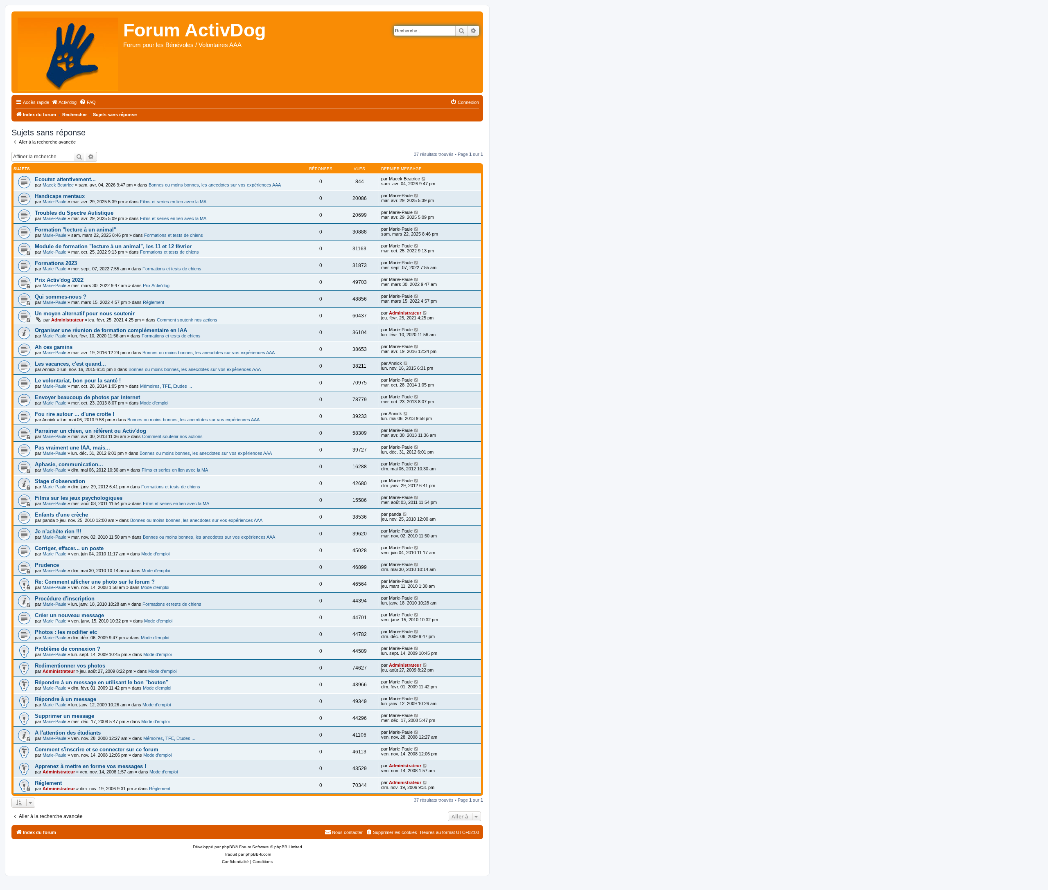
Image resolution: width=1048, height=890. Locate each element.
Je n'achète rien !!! (58, 531)
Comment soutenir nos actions (187, 319)
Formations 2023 (56, 263)
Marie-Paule (54, 201)
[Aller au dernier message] (424, 178)
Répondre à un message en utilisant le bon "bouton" (101, 682)
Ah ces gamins (53, 347)
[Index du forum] (68, 52)
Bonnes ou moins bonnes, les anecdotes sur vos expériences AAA (215, 184)
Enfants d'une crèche (61, 515)
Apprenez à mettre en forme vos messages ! (90, 766)
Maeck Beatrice (58, 184)
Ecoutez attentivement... (65, 179)
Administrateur (67, 319)
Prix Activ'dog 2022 (59, 280)
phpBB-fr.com (258, 854)
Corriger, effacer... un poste (69, 548)
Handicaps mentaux (60, 196)
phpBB (228, 847)
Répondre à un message (65, 699)
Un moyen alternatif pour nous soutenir (85, 313)
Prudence (47, 565)
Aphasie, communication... (69, 464)
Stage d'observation (60, 481)
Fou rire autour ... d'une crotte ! (74, 414)
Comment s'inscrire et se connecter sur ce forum (96, 749)
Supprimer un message (64, 716)
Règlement (153, 302)
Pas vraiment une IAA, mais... (72, 448)
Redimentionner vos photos (70, 666)
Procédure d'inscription (65, 599)
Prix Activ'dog (156, 285)
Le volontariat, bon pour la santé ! (78, 381)
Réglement (48, 783)
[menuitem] (64, 102)
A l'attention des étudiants (68, 733)
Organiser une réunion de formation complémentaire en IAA (111, 330)
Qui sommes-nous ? (60, 297)
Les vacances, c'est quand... (70, 364)
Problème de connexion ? (67, 649)
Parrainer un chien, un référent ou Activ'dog (90, 431)
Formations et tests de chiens (173, 235)
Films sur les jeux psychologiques (78, 498)
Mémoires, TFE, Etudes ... (166, 386)
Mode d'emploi (154, 402)
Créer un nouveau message (69, 615)
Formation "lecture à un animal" (75, 230)
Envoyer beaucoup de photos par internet (87, 397)
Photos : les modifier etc (66, 632)
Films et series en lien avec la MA (173, 201)
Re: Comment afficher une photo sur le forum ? (95, 582)
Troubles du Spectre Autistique (74, 213)
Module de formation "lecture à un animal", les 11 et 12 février (113, 246)
